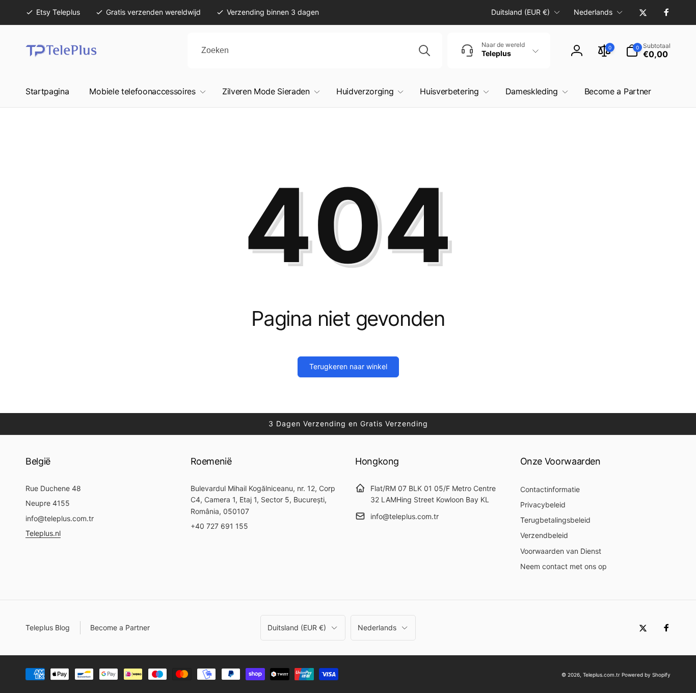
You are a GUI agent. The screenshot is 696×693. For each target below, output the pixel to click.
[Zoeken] (424, 50)
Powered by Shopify (646, 675)
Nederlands (593, 12)
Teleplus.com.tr (601, 675)
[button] (648, 50)
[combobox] (315, 50)
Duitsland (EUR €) (520, 12)
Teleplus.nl (43, 533)
